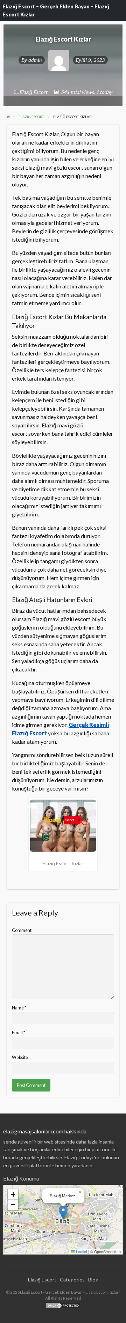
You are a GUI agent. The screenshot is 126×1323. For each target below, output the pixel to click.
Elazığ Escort (33, 92)
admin (35, 60)
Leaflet (81, 1251)
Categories (72, 1279)
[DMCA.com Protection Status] (63, 1305)
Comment (21, 930)
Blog (93, 1279)
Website (20, 1057)
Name (19, 1007)
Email (18, 1032)
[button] (63, 1212)
